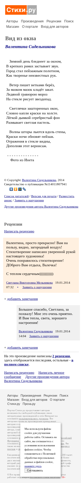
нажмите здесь (33, 466)
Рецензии (54, 21)
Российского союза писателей (45, 477)
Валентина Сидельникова (30, 46)
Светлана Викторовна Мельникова (29, 282)
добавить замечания (22, 299)
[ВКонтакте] (11, 189)
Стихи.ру (13, 404)
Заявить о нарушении (29, 200)
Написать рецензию (19, 231)
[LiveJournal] (24, 189)
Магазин (12, 26)
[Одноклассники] (16, 189)
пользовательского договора (33, 419)
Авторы (12, 21)
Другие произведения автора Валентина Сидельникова (41, 206)
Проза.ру (29, 404)
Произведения (32, 21)
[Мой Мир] (20, 189)
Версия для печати (43, 196)
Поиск (69, 21)
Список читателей (16, 196)
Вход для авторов (55, 26)
